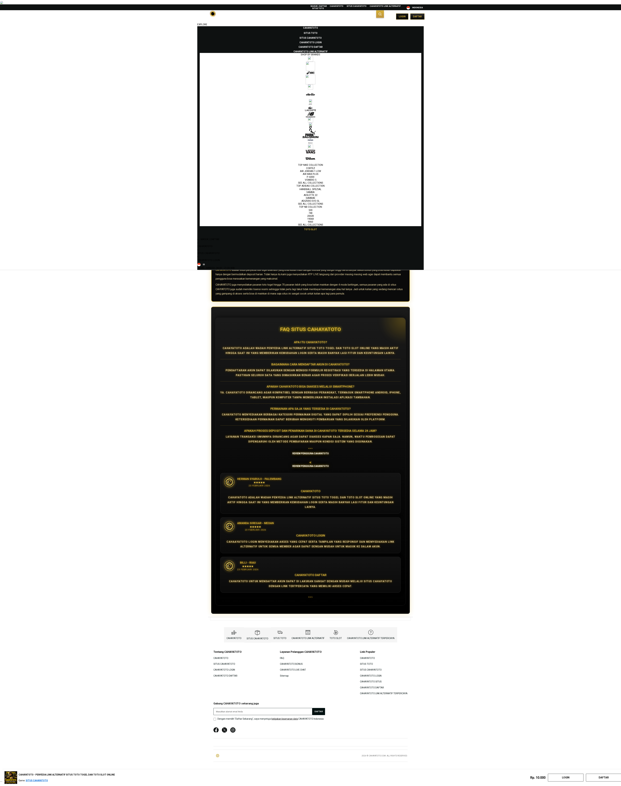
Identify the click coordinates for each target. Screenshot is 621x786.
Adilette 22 (310, 195)
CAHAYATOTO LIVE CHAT (293, 669)
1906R (310, 218)
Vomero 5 (310, 179)
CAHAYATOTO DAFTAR (225, 675)
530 (310, 210)
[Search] (380, 14)
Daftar (417, 16)
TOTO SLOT (336, 638)
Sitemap (284, 675)
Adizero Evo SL (310, 200)
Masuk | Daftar (318, 6)
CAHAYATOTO (336, 6)
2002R (310, 216)
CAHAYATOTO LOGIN (208, 260)
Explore (202, 24)
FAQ (282, 658)
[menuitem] (310, 27)
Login (402, 16)
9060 (310, 221)
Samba (310, 192)
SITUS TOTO (318, 8)
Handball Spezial (310, 189)
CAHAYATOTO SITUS (371, 681)
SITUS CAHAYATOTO (356, 6)
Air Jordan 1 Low (310, 171)
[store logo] (212, 16)
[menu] (310, 128)
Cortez (310, 168)
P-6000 (310, 176)
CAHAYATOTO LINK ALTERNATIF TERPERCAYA (371, 638)
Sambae (310, 198)
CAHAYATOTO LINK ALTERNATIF (385, 6)
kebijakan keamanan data (285, 719)
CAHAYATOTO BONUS (291, 664)
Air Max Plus (310, 174)
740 (310, 213)
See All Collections (310, 182)
